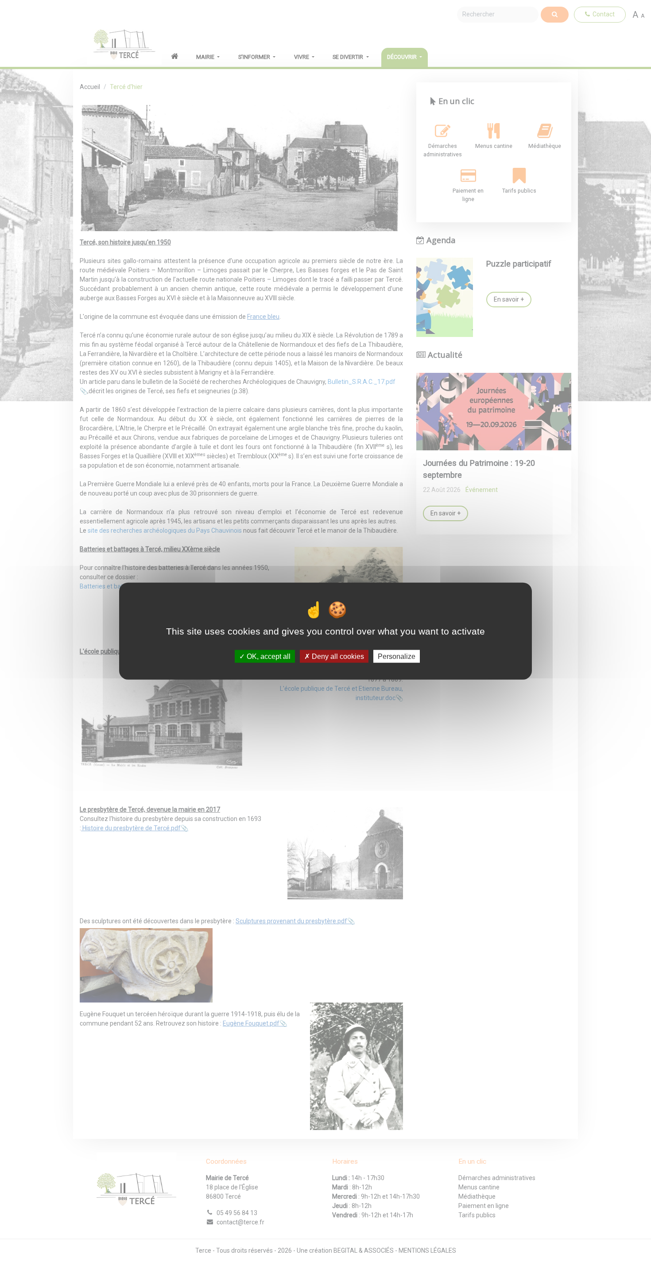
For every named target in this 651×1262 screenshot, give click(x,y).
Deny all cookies (337, 656)
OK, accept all (268, 656)
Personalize (396, 656)
